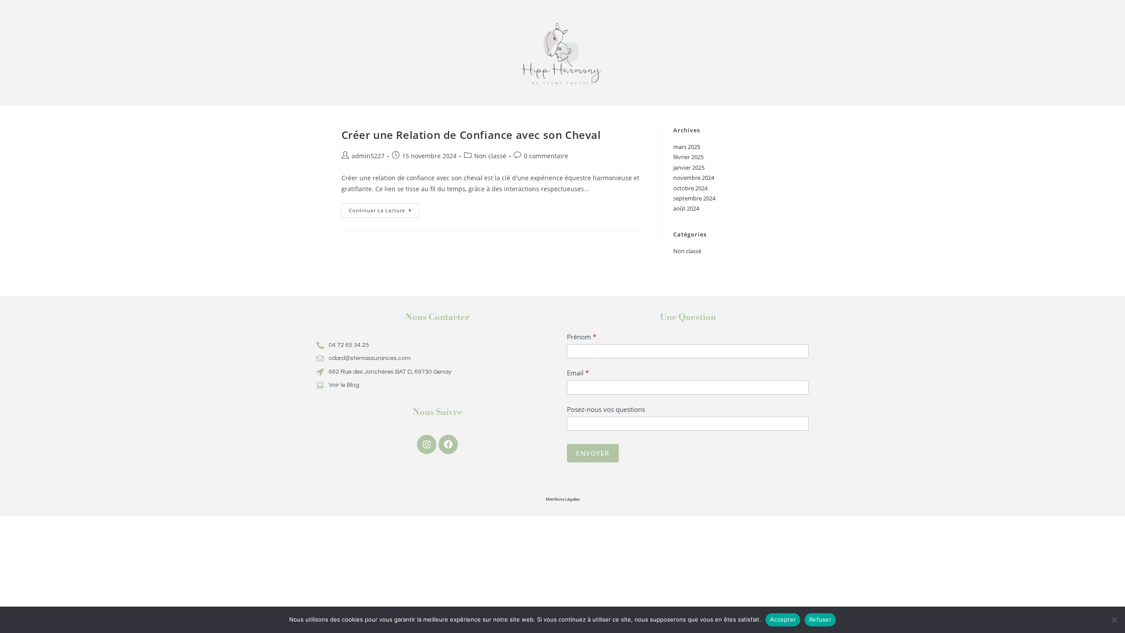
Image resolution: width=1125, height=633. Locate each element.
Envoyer (593, 453)
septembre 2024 (694, 198)
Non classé (490, 156)
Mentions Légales (563, 499)
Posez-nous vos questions (606, 409)
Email (578, 372)
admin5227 (368, 156)
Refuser (820, 619)
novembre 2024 (693, 178)
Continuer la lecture (384, 208)
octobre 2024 (690, 188)
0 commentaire (546, 156)
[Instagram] (426, 444)
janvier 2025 (688, 167)
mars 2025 (686, 147)
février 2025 (688, 157)
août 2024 (686, 208)
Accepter (783, 619)
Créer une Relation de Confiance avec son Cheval (471, 134)
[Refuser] (1114, 619)
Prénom (581, 336)
